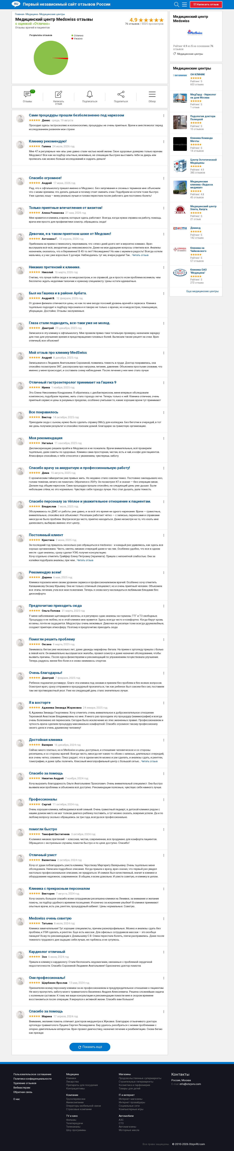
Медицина (72, 1074)
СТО (121, 1123)
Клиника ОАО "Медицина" (198, 271)
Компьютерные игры (131, 1109)
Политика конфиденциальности (32, 1078)
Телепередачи (74, 1123)
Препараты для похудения (82, 1085)
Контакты (180, 1074)
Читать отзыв (140, 255)
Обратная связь (22, 1092)
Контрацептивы (75, 1088)
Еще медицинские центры (202, 291)
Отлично (78, 35)
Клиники (71, 1078)
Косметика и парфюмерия (134, 1085)
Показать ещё (92, 1047)
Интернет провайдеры (132, 1102)
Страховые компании (79, 1109)
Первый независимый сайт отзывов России (66, 4)
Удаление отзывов (24, 1083)
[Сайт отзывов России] (17, 4)
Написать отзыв (208, 4)
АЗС (121, 1119)
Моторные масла (129, 1130)
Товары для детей (129, 1088)
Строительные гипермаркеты (136, 1081)
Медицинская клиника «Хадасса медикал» (201, 184)
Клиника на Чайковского (198, 250)
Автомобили (126, 1115)
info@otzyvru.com (190, 1084)
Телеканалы (73, 1126)
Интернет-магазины (130, 1098)
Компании (72, 1095)
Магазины (125, 1074)
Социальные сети (129, 1105)
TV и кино (72, 1115)
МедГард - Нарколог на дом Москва (203, 96)
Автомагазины (127, 1126)
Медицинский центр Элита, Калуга (203, 208)
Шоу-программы (76, 1130)
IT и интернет (127, 1095)
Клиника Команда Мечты (201, 140)
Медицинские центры (190, 53)
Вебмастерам (21, 1087)
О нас (16, 1099)
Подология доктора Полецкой (202, 118)
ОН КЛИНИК (197, 74)
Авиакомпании (75, 1102)
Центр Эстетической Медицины (203, 161)
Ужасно (78, 38)
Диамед (195, 228)
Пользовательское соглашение (32, 1074)
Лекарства (72, 1081)
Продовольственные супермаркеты (140, 1078)
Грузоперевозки (75, 1098)
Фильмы (71, 1119)
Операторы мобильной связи (83, 1105)
